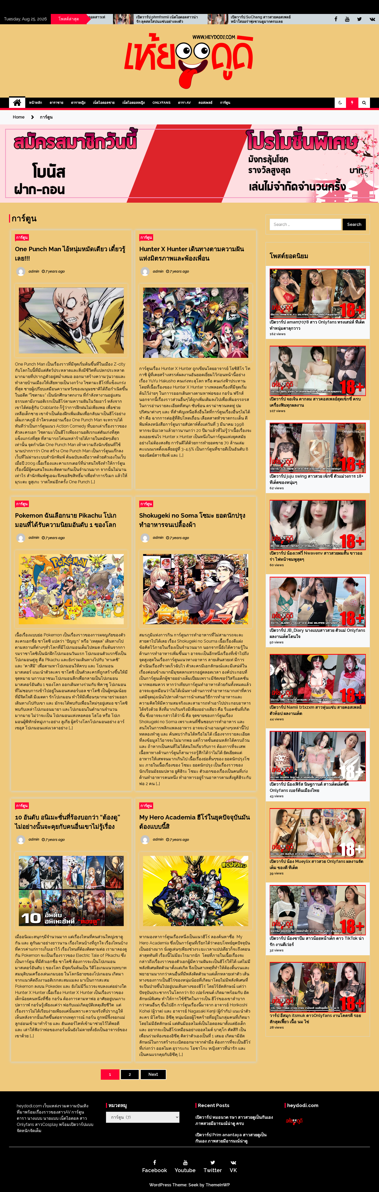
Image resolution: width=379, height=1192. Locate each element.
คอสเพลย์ (205, 103)
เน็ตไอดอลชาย (104, 103)
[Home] (17, 103)
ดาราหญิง (78, 103)
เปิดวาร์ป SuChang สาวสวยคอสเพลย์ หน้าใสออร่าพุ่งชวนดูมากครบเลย (187, 19)
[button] (340, 103)
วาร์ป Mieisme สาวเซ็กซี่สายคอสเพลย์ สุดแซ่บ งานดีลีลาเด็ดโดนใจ (282, 19)
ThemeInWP (217, 1184)
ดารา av (184, 103)
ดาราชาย (56, 103)
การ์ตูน (225, 103)
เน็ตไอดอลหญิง (133, 103)
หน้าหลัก (35, 103)
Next (153, 1074)
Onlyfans (161, 103)
